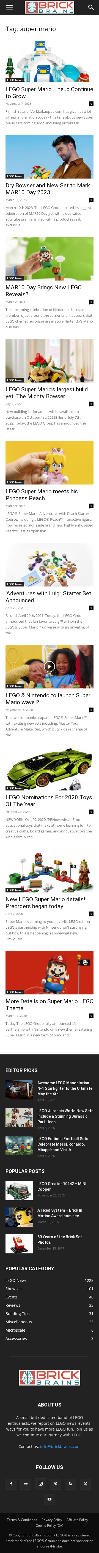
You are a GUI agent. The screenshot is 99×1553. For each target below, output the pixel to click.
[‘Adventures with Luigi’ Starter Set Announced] (50, 564)
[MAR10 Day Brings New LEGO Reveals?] (50, 259)
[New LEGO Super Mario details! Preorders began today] (50, 870)
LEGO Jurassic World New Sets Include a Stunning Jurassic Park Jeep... (65, 1116)
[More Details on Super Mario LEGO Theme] (50, 972)
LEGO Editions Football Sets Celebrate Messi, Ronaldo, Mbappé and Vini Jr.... (62, 1144)
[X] (85, 1484)
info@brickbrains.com (60, 1446)
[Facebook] (11, 1484)
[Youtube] (49, 1499)
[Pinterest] (55, 1484)
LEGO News (15, 80)
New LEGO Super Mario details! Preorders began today (45, 903)
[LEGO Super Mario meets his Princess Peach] (50, 463)
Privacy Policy (52, 1519)
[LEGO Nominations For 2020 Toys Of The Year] (50, 768)
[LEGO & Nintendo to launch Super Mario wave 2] (50, 666)
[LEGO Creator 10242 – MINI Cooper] (19, 1190)
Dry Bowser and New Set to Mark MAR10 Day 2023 (48, 189)
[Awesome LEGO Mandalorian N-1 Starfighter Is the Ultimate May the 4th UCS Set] (19, 1089)
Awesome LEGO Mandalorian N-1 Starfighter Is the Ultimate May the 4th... (64, 1088)
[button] (9, 7)
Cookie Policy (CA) (49, 1525)
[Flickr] (25, 1484)
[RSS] (70, 1484)
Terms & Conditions (22, 1519)
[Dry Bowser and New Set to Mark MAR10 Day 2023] (50, 157)
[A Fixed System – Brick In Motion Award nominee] (19, 1217)
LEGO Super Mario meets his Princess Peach (42, 495)
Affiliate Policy (77, 1519)
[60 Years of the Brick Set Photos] (19, 1243)
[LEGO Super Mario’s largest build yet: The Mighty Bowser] (50, 361)
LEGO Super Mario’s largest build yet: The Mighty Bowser (47, 393)
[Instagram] (40, 1483)
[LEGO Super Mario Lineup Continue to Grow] (50, 60)
